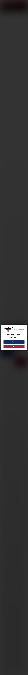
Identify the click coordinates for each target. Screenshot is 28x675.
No (14, 346)
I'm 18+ (14, 342)
